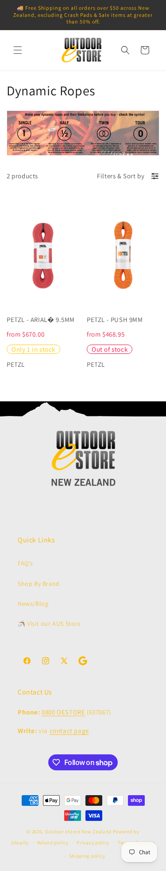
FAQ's (25, 563)
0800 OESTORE (63, 712)
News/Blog (33, 604)
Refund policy (53, 843)
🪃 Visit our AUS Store (49, 624)
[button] (17, 50)
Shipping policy (87, 856)
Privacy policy (93, 843)
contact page (69, 730)
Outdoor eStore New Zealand (78, 831)
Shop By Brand (39, 584)
